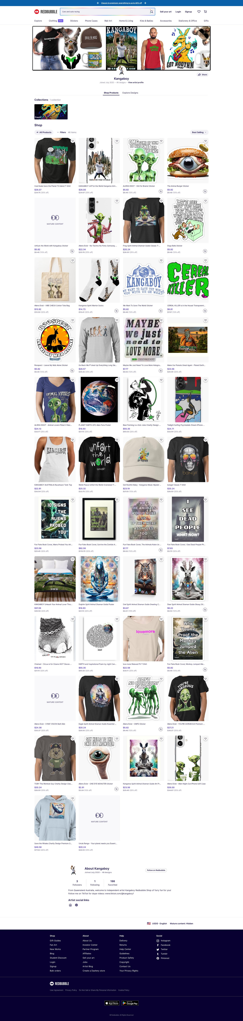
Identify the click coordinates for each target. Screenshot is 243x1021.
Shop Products (111, 92)
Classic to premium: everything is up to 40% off (121, 3)
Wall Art (108, 20)
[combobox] (107, 11)
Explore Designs (130, 92)
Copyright (124, 962)
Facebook (165, 945)
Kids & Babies (146, 20)
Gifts (206, 20)
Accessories (166, 20)
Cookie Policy (123, 990)
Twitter (164, 949)
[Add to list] (73, 141)
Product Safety (126, 957)
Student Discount (58, 957)
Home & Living (126, 20)
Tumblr (164, 953)
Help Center (125, 949)
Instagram (165, 940)
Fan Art (53, 945)
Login (52, 962)
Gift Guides (55, 940)
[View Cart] (205, 12)
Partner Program (91, 949)
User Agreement (56, 990)
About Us (87, 940)
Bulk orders (55, 970)
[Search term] (151, 11)
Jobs (85, 962)
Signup (53, 966)
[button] (121, 3)
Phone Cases (91, 20)
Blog (52, 953)
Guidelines (124, 953)
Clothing (55, 20)
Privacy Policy (71, 990)
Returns (123, 945)
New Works (55, 949)
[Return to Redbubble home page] (45, 11)
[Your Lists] (199, 12)
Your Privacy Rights (128, 970)
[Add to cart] (161, 191)
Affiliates (87, 953)
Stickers (74, 20)
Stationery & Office (188, 20)
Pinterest (165, 958)
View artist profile (136, 82)
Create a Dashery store (94, 970)
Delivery (123, 940)
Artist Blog (88, 966)
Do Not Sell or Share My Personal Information (97, 990)
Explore (38, 20)
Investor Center (90, 945)
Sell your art (88, 957)
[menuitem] (38, 20)
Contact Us (124, 966)
